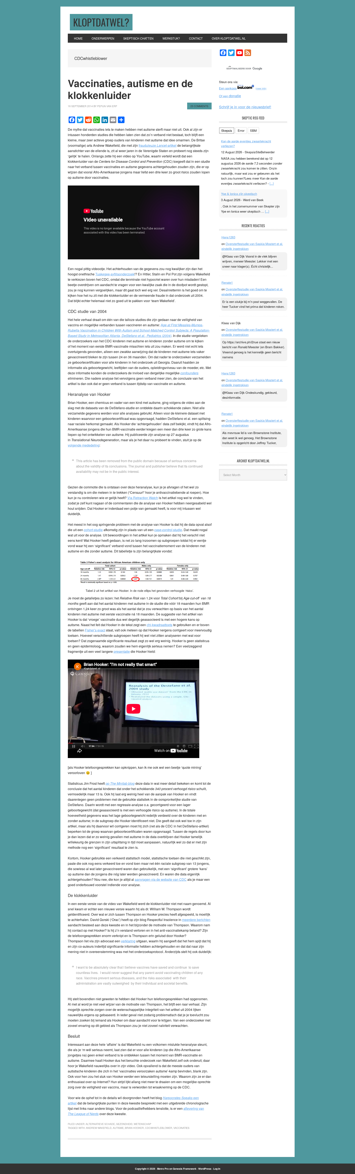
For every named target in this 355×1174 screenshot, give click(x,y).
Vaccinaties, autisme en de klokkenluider (130, 89)
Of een (230, 96)
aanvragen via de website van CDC (161, 879)
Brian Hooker (134, 1127)
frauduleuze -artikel (157, 145)
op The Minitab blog (120, 783)
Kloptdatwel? (101, 22)
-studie (93, 529)
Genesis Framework (184, 1169)
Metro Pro (163, 1169)
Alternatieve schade (100, 1124)
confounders (189, 373)
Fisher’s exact (95, 630)
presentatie (122, 651)
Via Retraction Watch (142, 497)
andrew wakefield (99, 1127)
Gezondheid (124, 1124)
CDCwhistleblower (158, 1127)
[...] (272, 183)
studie (168, 529)
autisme (118, 1127)
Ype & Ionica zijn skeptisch (239, 193)
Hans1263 (228, 237)
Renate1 (227, 282)
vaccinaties (181, 1127)
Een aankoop (228, 88)
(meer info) (261, 88)
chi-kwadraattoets (159, 624)
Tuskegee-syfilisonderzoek (114, 274)
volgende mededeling (83, 445)
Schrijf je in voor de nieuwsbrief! (245, 106)
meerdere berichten (196, 919)
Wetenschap (142, 1124)
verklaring (128, 941)
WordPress (204, 1169)
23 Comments (199, 106)
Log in (216, 1169)
